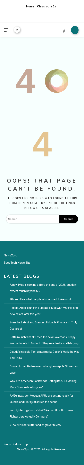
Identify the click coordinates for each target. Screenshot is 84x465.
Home (30, 6)
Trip (25, 444)
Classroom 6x (46, 6)
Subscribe (75, 30)
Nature (17, 444)
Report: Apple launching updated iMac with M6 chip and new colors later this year (44, 311)
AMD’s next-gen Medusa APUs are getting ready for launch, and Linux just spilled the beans (41, 398)
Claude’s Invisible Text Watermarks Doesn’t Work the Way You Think (44, 355)
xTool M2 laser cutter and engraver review (35, 425)
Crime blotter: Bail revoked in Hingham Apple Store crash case (44, 369)
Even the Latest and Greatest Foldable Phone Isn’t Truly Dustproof (43, 325)
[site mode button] (17, 30)
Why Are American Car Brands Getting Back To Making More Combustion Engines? (43, 384)
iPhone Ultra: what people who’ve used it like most (40, 299)
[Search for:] (32, 219)
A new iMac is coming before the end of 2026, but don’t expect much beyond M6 (43, 288)
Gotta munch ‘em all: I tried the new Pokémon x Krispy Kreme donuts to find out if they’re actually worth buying (44, 340)
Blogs (7, 444)
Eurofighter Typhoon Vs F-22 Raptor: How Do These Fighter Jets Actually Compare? (41, 413)
